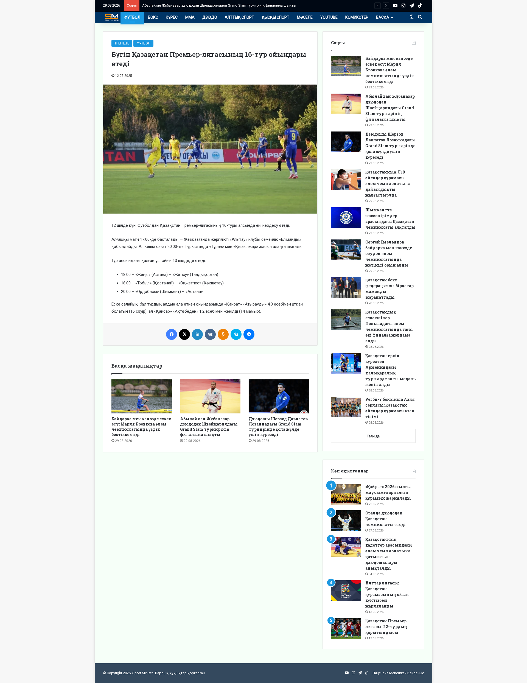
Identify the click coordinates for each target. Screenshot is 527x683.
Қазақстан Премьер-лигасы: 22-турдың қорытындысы (386, 626)
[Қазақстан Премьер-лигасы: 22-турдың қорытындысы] (346, 628)
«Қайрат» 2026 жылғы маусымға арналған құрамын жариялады (388, 492)
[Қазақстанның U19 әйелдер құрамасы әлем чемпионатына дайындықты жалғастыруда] (346, 179)
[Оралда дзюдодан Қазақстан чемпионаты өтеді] (346, 520)
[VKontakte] (210, 334)
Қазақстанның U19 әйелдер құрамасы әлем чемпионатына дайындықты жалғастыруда (387, 183)
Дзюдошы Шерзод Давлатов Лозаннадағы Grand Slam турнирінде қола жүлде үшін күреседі (278, 426)
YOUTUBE (329, 17)
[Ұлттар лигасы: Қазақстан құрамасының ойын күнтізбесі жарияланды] (346, 590)
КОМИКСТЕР (356, 17)
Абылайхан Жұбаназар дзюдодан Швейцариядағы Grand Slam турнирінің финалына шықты (219, 5)
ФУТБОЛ (132, 17)
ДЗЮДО (209, 17)
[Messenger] (248, 334)
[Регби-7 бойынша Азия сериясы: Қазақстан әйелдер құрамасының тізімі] (346, 407)
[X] (184, 334)
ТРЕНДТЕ (121, 43)
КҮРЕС (172, 17)
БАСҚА (382, 17)
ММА (190, 17)
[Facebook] (171, 334)
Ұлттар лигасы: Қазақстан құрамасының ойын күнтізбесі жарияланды (387, 594)
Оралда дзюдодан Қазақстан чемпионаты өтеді (385, 518)
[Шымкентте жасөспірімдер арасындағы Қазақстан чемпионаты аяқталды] (346, 217)
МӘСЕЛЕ (305, 17)
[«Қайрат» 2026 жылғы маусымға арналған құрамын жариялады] (346, 494)
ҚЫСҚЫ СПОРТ (275, 17)
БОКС (153, 17)
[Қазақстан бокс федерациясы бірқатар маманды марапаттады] (346, 287)
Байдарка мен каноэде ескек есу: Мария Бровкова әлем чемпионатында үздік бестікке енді (141, 426)
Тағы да (373, 436)
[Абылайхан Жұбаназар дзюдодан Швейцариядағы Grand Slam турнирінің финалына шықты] (210, 396)
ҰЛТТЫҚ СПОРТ (239, 17)
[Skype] (236, 334)
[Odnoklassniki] (223, 334)
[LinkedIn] (197, 334)
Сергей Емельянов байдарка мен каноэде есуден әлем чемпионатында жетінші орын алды (388, 253)
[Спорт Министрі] (111, 17)
